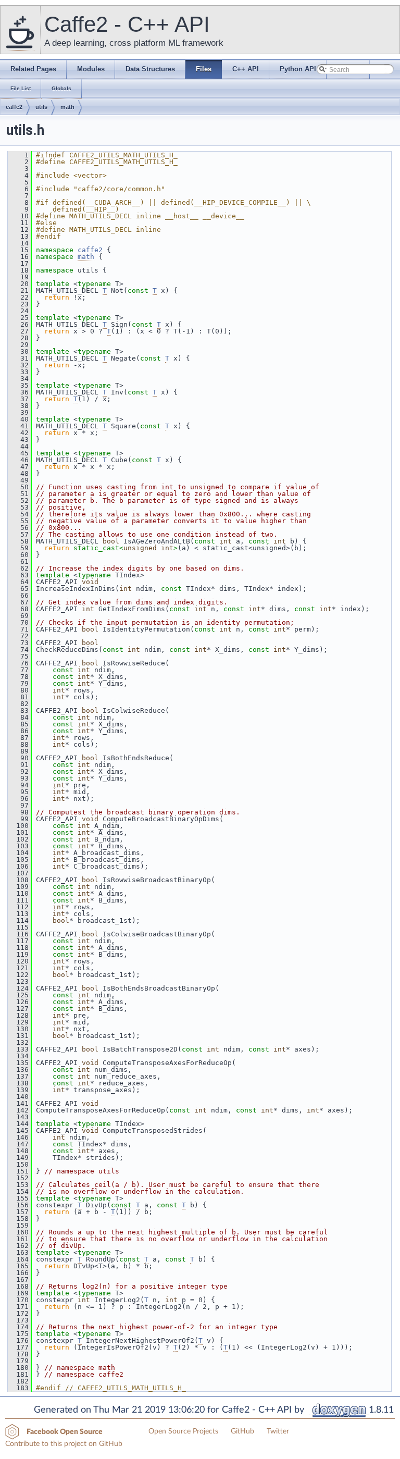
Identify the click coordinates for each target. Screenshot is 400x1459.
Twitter (278, 1431)
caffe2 (14, 107)
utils (41, 107)
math (67, 107)
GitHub (242, 1431)
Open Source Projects (183, 1431)
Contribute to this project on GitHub (63, 1444)
